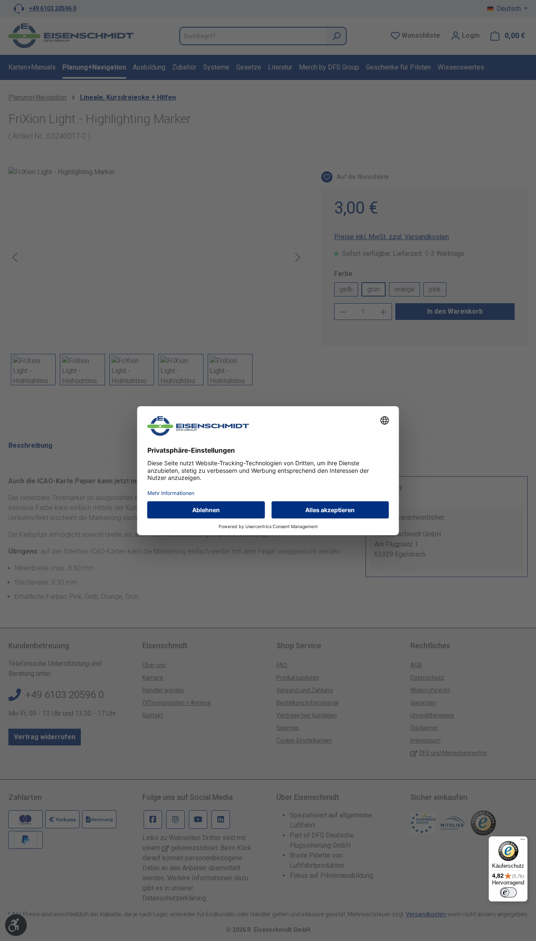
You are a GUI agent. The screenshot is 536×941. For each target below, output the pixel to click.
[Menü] (523, 841)
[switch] (508, 892)
